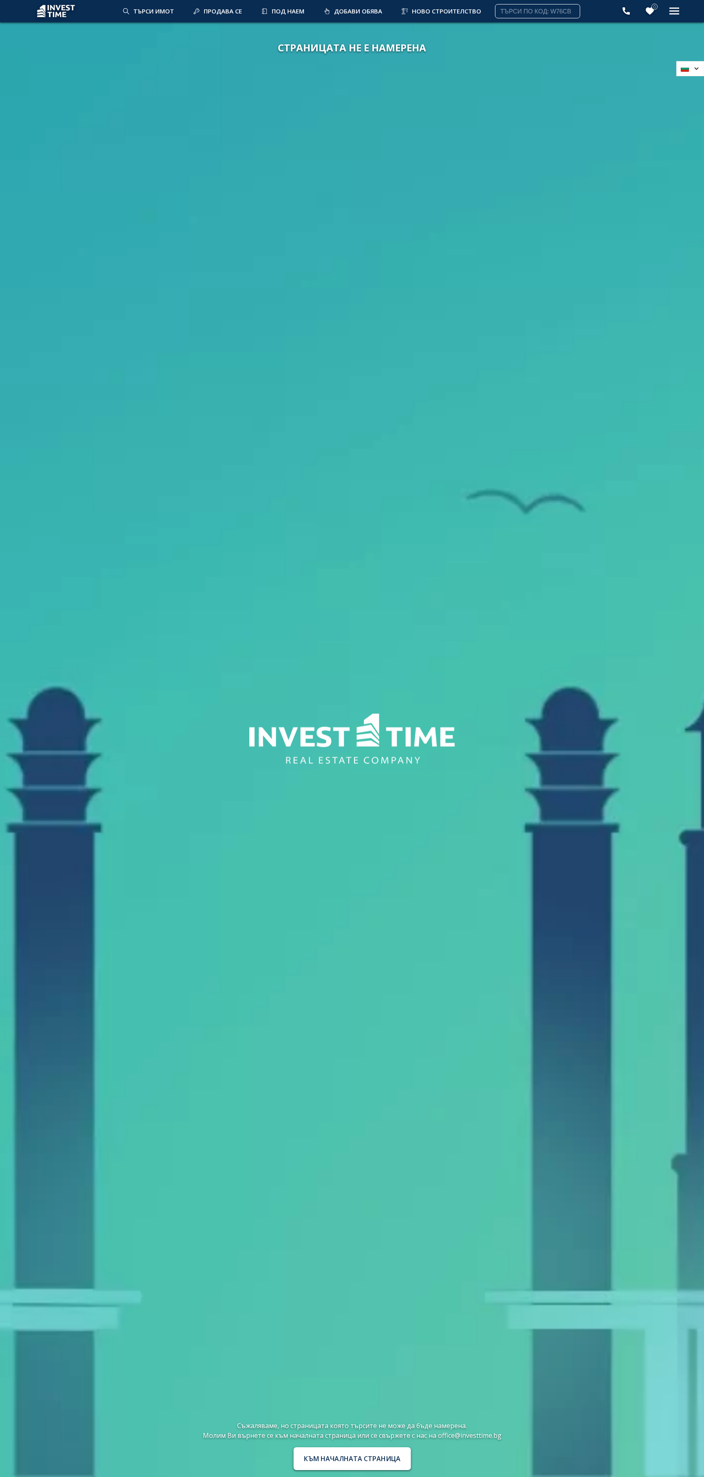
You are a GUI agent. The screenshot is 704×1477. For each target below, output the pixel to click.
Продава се (223, 11)
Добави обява (358, 11)
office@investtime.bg (470, 1435)
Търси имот (153, 11)
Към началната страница (352, 1458)
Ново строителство (446, 11)
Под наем (288, 11)
